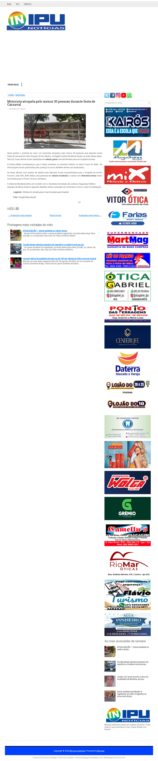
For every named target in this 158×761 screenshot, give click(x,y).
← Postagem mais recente (20, 215)
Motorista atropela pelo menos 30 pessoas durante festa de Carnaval (51, 103)
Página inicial (13, 84)
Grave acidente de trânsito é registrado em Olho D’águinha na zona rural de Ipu (131, 693)
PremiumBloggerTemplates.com (88, 758)
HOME (11, 95)
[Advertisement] (79, 58)
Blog (9, 4)
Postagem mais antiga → (90, 215)
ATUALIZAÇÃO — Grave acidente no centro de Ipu (45, 231)
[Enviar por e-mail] (8, 208)
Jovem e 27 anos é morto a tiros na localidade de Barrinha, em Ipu (132, 678)
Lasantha (70, 758)
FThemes (45, 758)
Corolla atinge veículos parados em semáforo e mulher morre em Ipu (53, 245)
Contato (27, 4)
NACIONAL (20, 95)
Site (17, 4)
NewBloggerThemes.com (114, 758)
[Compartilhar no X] (14, 208)
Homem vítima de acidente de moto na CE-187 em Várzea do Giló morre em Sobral (59, 258)
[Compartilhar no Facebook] (17, 208)
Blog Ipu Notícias (77, 751)
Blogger (100, 751)
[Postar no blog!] (11, 208)
